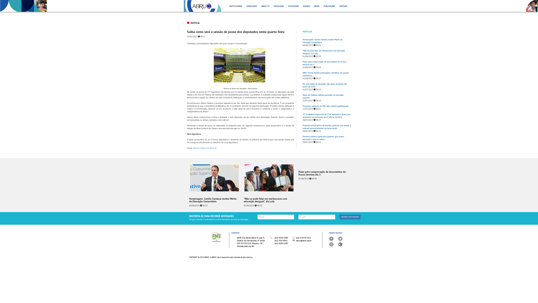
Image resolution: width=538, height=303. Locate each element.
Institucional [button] (235, 6)
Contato (343, 6)
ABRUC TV (265, 6)
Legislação (279, 6)
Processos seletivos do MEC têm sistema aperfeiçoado (326, 106)
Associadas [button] (251, 6)
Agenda (306, 6)
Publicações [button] (329, 6)
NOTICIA (195, 23)
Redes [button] (316, 6)
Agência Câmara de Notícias (205, 148)
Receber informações (350, 217)
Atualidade (293, 6)
